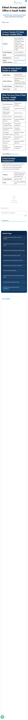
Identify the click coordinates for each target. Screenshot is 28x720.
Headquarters (16, 164)
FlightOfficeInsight (7, 15)
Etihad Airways (17, 15)
